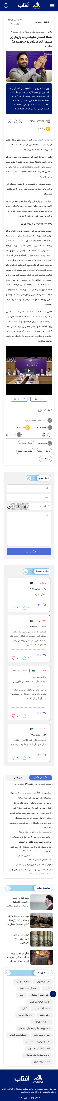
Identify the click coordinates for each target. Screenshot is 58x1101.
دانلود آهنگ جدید (42, 1008)
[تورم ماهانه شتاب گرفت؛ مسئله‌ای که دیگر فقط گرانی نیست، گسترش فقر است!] (41, 920)
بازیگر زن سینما (43, 451)
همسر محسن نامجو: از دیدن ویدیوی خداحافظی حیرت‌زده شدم (34, 857)
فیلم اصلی (35, 408)
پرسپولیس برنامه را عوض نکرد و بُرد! (35, 832)
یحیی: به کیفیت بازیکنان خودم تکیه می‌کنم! (32, 803)
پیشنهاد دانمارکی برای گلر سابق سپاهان (34, 798)
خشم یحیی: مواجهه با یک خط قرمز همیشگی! (30, 837)
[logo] (29, 5)
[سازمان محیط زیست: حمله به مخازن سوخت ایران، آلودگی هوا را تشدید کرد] (41, 957)
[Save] (49, 435)
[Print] (43, 434)
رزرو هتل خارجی (25, 1015)
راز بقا (47, 988)
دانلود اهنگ (45, 1015)
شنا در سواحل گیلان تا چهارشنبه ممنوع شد (32, 808)
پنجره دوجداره (22, 981)
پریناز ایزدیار (45, 459)
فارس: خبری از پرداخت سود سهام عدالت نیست (30, 813)
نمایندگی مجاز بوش (28, 988)
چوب (21, 995)
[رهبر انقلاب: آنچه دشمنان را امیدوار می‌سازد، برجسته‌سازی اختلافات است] (41, 902)
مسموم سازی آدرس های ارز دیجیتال (34, 1028)
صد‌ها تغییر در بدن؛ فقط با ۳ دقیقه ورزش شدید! (32, 786)
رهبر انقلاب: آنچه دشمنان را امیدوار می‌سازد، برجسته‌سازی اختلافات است (18, 902)
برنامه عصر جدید (25, 451)
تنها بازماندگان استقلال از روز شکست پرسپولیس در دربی (30, 825)
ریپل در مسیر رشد (42, 1035)
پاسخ (39, 604)
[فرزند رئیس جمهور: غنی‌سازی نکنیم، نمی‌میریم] (41, 938)
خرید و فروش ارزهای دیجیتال (37, 1055)
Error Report (40, 427)
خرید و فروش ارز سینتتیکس (38, 1041)
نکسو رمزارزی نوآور (42, 1021)
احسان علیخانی (26, 443)
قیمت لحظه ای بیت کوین (39, 1048)
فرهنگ (46, 22)
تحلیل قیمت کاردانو (18, 1035)
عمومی (38, 22)
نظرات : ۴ (15, 24)
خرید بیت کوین (43, 981)
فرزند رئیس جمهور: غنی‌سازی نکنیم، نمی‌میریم (20, 938)
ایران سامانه (22, 1097)
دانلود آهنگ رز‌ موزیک (40, 995)
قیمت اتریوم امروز (42, 1061)
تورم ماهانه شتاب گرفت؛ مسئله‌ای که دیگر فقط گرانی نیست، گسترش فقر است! (30, 849)
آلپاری (24, 1008)
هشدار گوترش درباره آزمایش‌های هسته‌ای (33, 818)
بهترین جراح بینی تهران (40, 1001)
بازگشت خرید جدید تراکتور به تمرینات (34, 842)
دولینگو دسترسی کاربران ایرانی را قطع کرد (33, 864)
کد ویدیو (21, 399)
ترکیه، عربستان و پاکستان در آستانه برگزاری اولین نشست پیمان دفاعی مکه (30, 871)
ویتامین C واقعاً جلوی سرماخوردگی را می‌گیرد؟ (30, 793)
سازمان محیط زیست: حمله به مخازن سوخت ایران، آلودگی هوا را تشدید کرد (18, 957)
